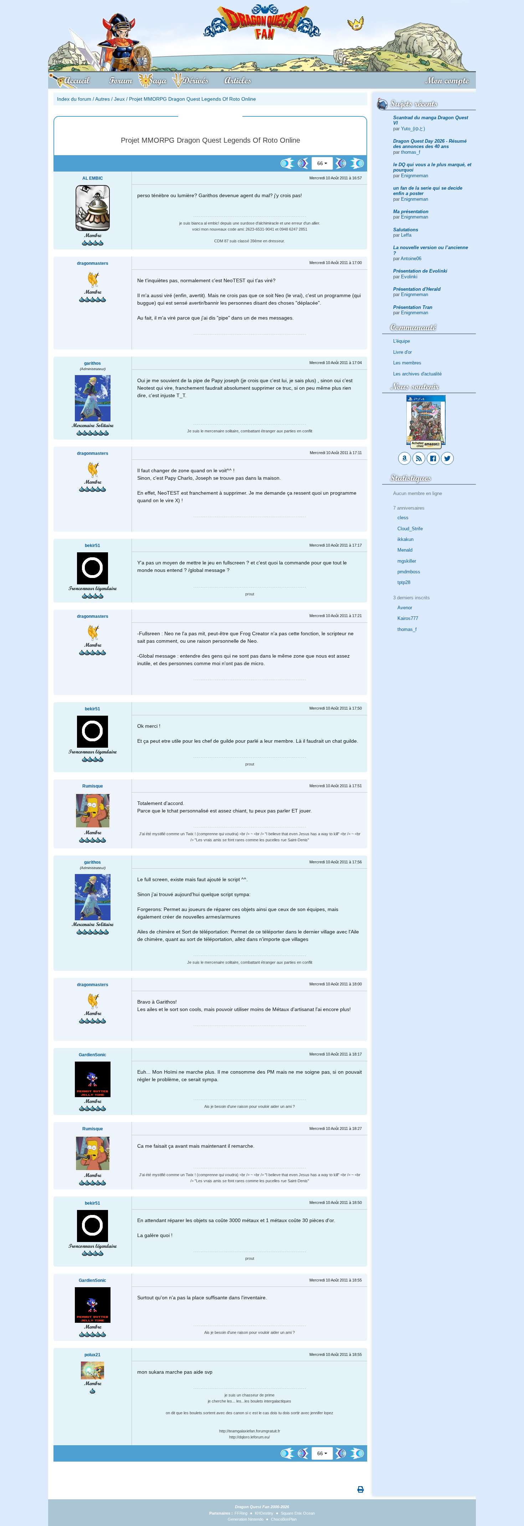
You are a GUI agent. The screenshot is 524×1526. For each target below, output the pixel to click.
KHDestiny (264, 1513)
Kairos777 (407, 618)
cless (403, 517)
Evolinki (409, 276)
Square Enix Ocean (298, 1513)
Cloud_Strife (410, 528)
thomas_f (410, 152)
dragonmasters (92, 263)
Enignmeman (414, 175)
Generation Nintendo (245, 1519)
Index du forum (74, 99)
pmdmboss (408, 571)
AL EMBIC (92, 178)
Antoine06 (411, 258)
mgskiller (406, 561)
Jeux (119, 99)
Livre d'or (402, 352)
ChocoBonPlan (284, 1519)
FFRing (241, 1513)
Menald (404, 550)
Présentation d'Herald (417, 289)
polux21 (92, 1354)
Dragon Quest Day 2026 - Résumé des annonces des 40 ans (430, 143)
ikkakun (405, 539)
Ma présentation (410, 211)
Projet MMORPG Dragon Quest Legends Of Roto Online (192, 99)
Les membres (407, 362)
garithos (92, 363)
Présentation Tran (412, 307)
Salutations (405, 229)
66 (320, 163)
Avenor (404, 607)
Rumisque (92, 786)
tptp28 (403, 582)
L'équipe (401, 341)
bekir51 (92, 545)
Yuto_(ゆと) (413, 128)
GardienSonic (92, 1054)
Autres (102, 99)
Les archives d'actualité (417, 374)
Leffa (406, 235)
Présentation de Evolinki (420, 271)
